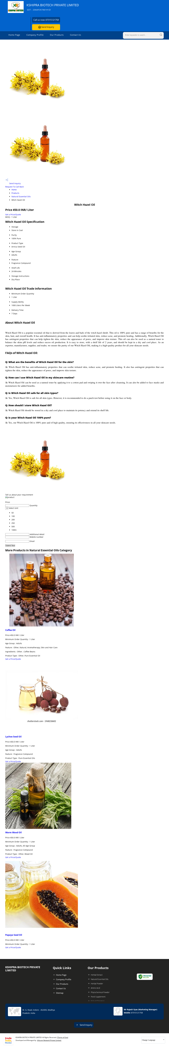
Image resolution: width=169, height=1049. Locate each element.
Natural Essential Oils (21, 196)
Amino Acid (95, 988)
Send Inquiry (47, 27)
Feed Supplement (98, 996)
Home (14, 189)
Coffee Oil (10, 630)
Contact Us (75, 34)
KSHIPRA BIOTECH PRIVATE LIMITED (53, 7)
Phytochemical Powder (100, 992)
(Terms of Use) (62, 1037)
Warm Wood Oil (13, 832)
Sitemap (59, 993)
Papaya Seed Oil (13, 934)
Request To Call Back (14, 186)
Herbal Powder (97, 983)
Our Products (57, 34)
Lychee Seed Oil (13, 736)
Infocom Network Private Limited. (49, 1040)
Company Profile (35, 34)
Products (15, 193)
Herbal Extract (97, 975)
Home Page (14, 34)
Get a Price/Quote (13, 214)
